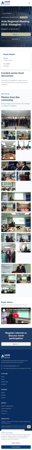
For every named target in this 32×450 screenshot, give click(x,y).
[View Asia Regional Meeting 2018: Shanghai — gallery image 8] (23, 176)
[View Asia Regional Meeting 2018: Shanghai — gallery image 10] (16, 196)
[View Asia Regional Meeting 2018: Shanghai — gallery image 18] (16, 268)
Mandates (3, 384)
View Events (4, 411)
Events (3, 392)
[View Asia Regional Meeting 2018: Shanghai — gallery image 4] (8, 150)
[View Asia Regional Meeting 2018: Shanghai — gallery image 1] (16, 120)
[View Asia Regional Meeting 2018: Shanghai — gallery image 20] (23, 278)
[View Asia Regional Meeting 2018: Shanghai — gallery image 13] (16, 222)
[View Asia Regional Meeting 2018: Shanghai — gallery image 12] (23, 207)
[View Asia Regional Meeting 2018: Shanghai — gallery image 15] (23, 237)
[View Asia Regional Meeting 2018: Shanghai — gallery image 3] (23, 135)
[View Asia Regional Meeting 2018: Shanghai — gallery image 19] (8, 278)
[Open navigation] (29, 3)
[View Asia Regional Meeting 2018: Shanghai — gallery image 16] (8, 253)
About (2, 379)
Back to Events (7, 13)
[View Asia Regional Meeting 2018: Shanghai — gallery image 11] (8, 207)
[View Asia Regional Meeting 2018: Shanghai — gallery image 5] (23, 145)
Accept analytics (16, 447)
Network (3, 395)
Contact (3, 397)
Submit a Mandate (6, 408)
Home (2, 376)
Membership (4, 381)
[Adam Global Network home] (5, 3)
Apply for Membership (7, 406)
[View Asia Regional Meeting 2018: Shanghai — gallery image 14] (8, 237)
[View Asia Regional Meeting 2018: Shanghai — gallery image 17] (23, 248)
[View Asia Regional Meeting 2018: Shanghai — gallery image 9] (8, 186)
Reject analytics (16, 443)
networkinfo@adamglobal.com (11, 366)
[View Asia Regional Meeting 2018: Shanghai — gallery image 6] (16, 166)
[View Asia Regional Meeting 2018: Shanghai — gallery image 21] (8, 289)
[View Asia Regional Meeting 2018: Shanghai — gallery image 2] (8, 135)
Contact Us (4, 413)
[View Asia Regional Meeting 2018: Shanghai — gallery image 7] (8, 176)
